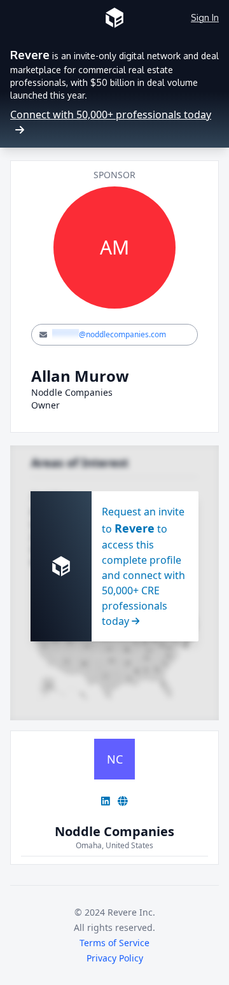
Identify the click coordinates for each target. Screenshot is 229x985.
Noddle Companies (114, 831)
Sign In (205, 17)
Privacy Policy (115, 958)
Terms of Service (114, 943)
